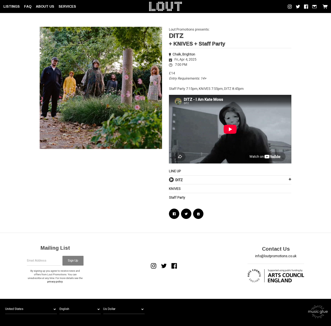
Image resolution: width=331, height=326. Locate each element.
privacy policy (54, 281)
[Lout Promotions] (165, 6)
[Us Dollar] (124, 309)
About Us (45, 6)
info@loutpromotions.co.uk (276, 256)
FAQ (27, 6)
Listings (11, 6)
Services (67, 6)
